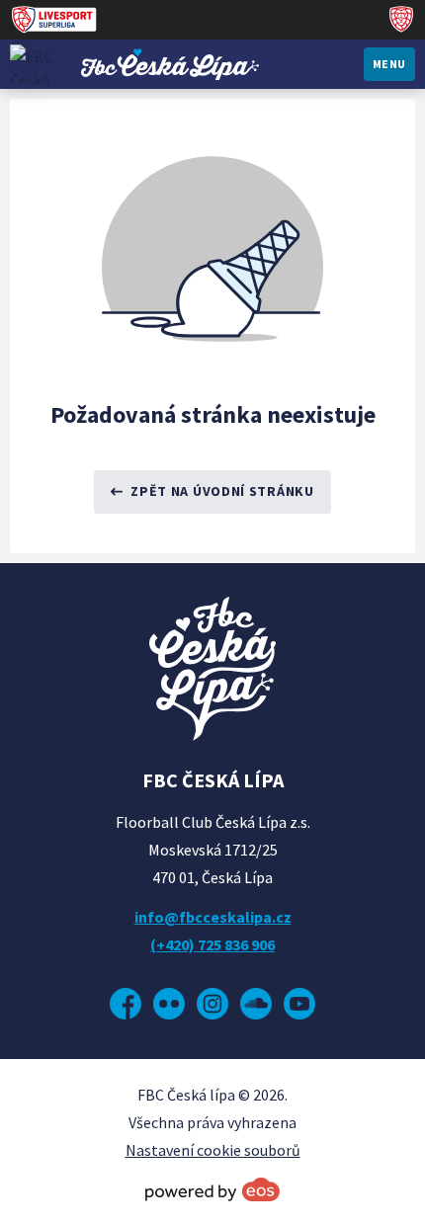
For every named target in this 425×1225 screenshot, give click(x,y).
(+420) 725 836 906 (212, 944)
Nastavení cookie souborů (213, 1150)
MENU (389, 63)
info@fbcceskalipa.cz (213, 917)
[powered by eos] (212, 1189)
